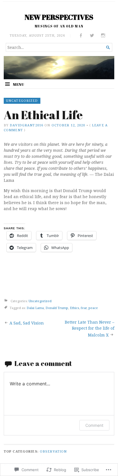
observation (53, 451)
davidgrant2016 (26, 125)
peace (93, 308)
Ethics (74, 308)
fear (84, 308)
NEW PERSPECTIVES (59, 17)
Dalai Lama (35, 308)
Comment (94, 425)
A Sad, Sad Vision (26, 323)
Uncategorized (22, 100)
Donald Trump (57, 308)
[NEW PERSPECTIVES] (59, 67)
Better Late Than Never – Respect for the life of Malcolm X (89, 328)
